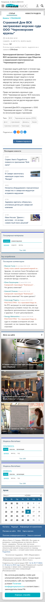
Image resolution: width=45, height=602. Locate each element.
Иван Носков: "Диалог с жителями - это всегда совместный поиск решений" (16, 220)
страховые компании (11, 126)
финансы (26, 122)
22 (23, 516)
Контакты (6, 527)
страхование (15, 122)
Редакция (14, 527)
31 (17, 503)
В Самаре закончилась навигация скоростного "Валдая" (14, 176)
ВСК (10, 118)
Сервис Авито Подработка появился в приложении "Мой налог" (17, 162)
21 (17, 516)
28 (17, 520)
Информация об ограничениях (31, 527)
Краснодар (26, 126)
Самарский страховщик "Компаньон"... (19, 285)
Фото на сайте (9, 335)
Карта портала (28, 531)
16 (28, 511)
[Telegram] (21, 132)
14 (17, 511)
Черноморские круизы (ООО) (25, 118)
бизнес (34, 122)
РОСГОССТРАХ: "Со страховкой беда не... (21, 303)
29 (6, 503)
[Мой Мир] (25, 132)
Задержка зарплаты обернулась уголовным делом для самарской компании (19, 204)
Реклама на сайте (9, 531)
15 (23, 511)
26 (6, 520)
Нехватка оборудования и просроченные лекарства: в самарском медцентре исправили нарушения (22, 190)
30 (12, 503)
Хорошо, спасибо (22, 595)
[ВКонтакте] (14, 132)
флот (6, 122)
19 (6, 516)
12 (6, 511)
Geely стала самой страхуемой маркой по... (21, 268)
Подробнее (6, 552)
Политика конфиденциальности (14, 535)
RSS (19, 531)
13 (12, 511)
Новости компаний (34, 535)
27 (12, 520)
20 (12, 516)
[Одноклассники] (18, 132)
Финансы (6, 18)
